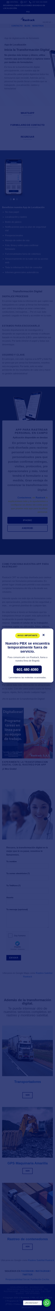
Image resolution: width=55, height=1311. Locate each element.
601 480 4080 (27, 669)
